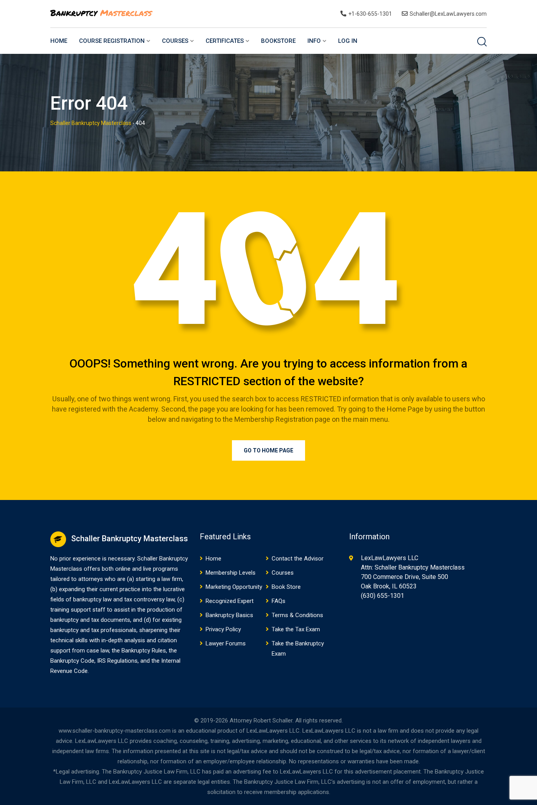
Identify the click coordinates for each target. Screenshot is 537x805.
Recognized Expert (230, 601)
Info (314, 40)
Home (58, 40)
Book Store (286, 586)
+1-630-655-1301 (370, 14)
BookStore (278, 40)
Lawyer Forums (226, 643)
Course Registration (112, 40)
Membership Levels (231, 572)
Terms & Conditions (297, 615)
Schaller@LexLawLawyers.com (448, 14)
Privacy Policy (223, 629)
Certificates (225, 40)
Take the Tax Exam (296, 629)
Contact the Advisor (298, 558)
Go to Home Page (268, 450)
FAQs (278, 601)
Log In (347, 40)
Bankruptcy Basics (229, 615)
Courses (175, 40)
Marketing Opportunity (234, 586)
